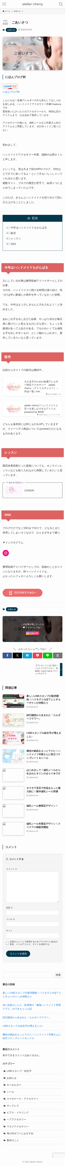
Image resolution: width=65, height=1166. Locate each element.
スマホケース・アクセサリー (22, 1098)
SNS (13, 243)
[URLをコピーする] (57, 655)
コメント (11, 869)
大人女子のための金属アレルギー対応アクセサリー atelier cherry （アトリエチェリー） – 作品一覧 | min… (41, 386)
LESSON (29, 490)
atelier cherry (32, 4)
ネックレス (13, 1105)
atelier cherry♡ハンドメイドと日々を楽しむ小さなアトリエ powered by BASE (41, 408)
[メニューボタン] (4, 4)
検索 (58, 974)
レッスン (16, 238)
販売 (13, 233)
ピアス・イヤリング (18, 1112)
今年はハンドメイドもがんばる (29, 227)
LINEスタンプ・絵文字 (19, 1071)
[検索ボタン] (61, 4)
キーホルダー (14, 1085)
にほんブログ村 (11, 92)
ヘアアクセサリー (16, 1119)
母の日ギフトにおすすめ (20, 1133)
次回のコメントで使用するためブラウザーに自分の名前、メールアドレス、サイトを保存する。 (34, 942)
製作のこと (13, 1140)
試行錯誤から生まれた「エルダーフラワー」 (27, 1017)
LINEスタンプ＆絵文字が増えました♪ (23, 1026)
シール (10, 1092)
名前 (9, 907)
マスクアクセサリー (18, 1126)
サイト (9, 930)
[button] (7, 655)
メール (10, 919)
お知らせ (11, 30)
